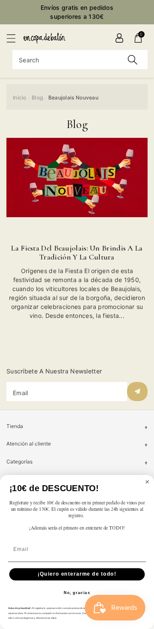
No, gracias (77, 593)
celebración (95, 226)
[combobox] (80, 59)
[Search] (133, 59)
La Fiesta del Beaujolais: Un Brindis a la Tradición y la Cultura (76, 252)
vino (127, 235)
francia (132, 226)
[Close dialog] (147, 481)
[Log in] (119, 38)
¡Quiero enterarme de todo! (77, 574)
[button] (15, 38)
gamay (30, 235)
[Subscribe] (137, 391)
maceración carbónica (80, 235)
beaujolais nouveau (40, 226)
